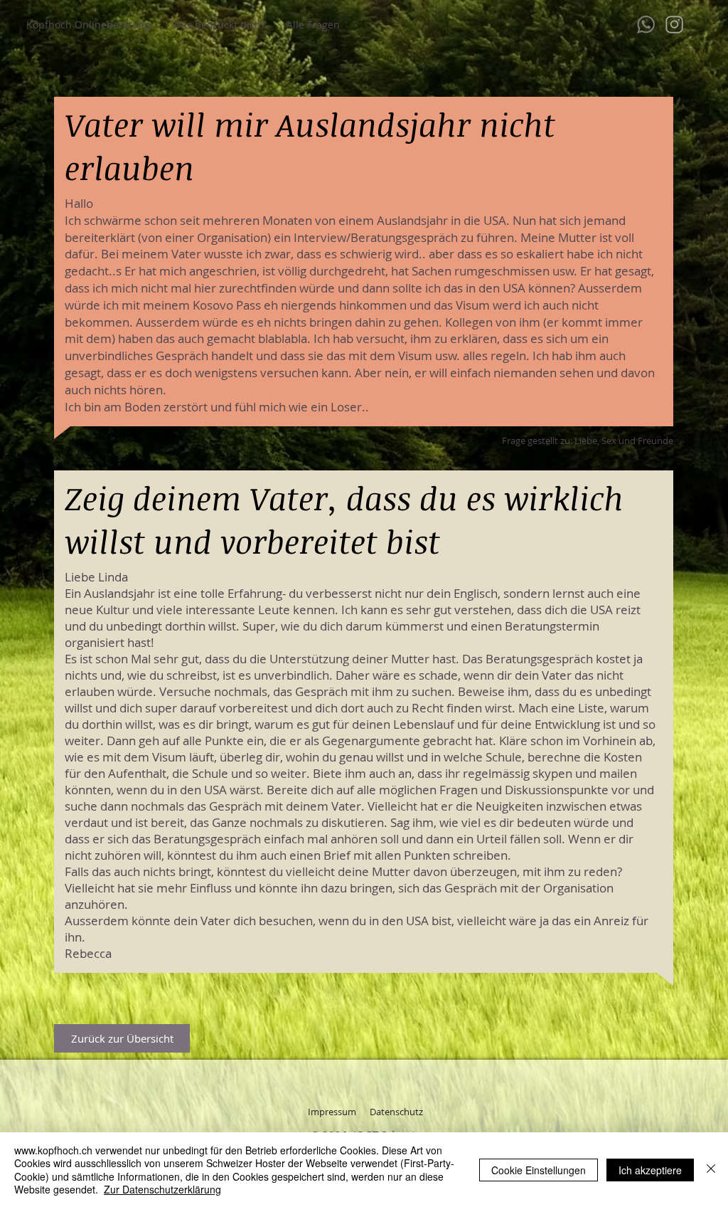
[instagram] (674, 24)
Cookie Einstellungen (538, 1170)
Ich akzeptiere (650, 1170)
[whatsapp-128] (646, 24)
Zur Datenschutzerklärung (162, 1189)
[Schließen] (710, 1170)
